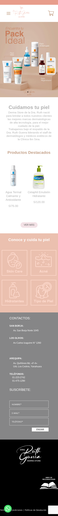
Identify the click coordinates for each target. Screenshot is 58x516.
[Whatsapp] (8, 508)
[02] (29, 96)
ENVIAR (40, 429)
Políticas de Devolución (35, 510)
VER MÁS (29, 225)
